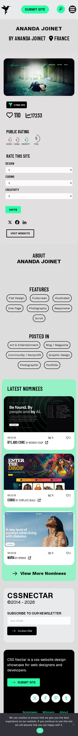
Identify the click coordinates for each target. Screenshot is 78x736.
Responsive (62, 308)
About (63, 712)
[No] (73, 724)
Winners (48, 712)
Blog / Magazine (57, 345)
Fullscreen (39, 298)
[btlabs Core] (39, 398)
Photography (38, 308)
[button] (61, 9)
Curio (11, 500)
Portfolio (52, 365)
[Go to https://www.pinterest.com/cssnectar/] (56, 698)
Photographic (29, 365)
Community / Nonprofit (24, 355)
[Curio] (39, 455)
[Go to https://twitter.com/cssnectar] (34, 698)
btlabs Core (16, 442)
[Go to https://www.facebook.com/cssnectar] (45, 698)
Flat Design (16, 298)
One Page (14, 308)
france (61, 38)
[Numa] (39, 513)
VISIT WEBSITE (20, 233)
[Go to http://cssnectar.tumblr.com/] (66, 698)
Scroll (39, 318)
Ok (40, 730)
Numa (11, 557)
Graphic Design (59, 355)
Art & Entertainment (24, 345)
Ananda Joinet (31, 38)
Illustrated (62, 298)
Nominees (29, 712)
